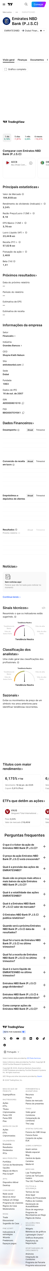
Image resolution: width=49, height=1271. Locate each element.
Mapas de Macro (10, 1171)
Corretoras (30, 1115)
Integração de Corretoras (32, 1258)
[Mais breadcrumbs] (17, 12)
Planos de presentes (35, 1103)
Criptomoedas (9, 1112)
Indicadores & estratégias (9, 1233)
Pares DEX (7, 1118)
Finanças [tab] (22, 59)
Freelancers (8, 1240)
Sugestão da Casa (11, 1223)
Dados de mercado (34, 1100)
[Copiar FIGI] (23, 413)
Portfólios (7, 1162)
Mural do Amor (9, 1197)
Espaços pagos (9, 1243)
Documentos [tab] (37, 59)
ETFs (5, 1106)
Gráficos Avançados (34, 1237)
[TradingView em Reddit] (5, 1045)
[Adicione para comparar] (30, 163)
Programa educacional (36, 1265)
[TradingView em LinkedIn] (31, 1038)
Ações (5, 1103)
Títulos (6, 1109)
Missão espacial (33, 1152)
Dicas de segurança (34, 1209)
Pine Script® (8, 1174)
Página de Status (33, 1218)
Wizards (6, 1237)
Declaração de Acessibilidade (32, 1205)
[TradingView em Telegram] (37, 1038)
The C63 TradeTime (34, 1181)
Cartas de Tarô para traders (34, 1176)
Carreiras (30, 1161)
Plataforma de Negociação (32, 1241)
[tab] (30, 430)
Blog (28, 1155)
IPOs (5, 1153)
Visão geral (30, 1112)
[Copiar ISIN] (23, 403)
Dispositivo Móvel (10, 1182)
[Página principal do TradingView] (10, 4)
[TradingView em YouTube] (18, 1038)
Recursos (30, 1094)
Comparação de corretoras (33, 1119)
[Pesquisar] (26, 4)
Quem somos (31, 1149)
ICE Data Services (34, 1058)
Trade (5, 1217)
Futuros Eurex (32, 1135)
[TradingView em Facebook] (11, 1038)
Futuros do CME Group (36, 1132)
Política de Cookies (34, 1201)
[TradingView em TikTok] (44, 1038)
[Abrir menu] (4, 4)
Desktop (6, 1185)
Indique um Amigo (11, 1200)
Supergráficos (9, 1094)
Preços (29, 1097)
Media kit (30, 1164)
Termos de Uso (32, 1192)
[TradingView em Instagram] (24, 1038)
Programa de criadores (13, 1203)
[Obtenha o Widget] (43, 608)
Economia (7, 1144)
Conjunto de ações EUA (34, 1139)
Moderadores (9, 1209)
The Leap (30, 1123)
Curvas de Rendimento (13, 1165)
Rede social (8, 1194)
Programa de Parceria (35, 1262)
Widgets (29, 1228)
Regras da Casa (10, 1206)
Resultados (8, 1147)
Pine (5, 1121)
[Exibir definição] (23, 194)
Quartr (39, 1076)
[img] (41, 30)
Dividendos (8, 1150)
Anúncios (30, 1254)
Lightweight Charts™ (35, 1234)
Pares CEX (7, 1115)
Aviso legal (30, 1195)
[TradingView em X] (5, 1038)
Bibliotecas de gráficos (36, 1231)
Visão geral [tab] (8, 59)
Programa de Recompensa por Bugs (36, 1213)
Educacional (8, 1220)
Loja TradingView (33, 1172)
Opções (6, 1168)
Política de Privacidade (36, 1198)
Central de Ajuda (33, 1158)
